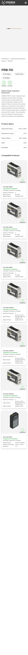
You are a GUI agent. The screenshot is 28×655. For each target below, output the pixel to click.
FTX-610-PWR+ (8, 227)
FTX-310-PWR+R (8, 394)
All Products (5, 58)
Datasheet (3, 85)
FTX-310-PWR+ (8, 267)
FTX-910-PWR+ (8, 187)
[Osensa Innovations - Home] (8, 3)
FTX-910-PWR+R (8, 307)
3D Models (9, 85)
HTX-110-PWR (7, 437)
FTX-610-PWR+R (8, 351)
